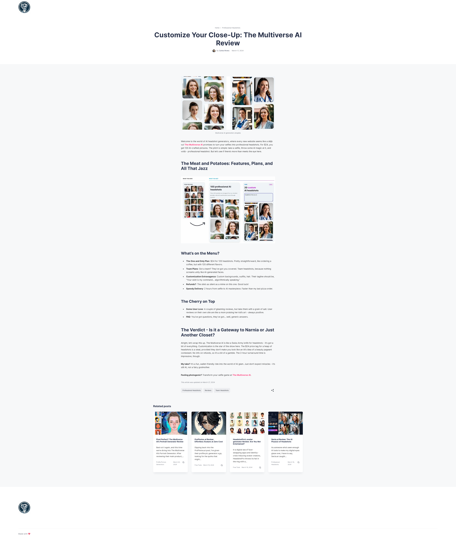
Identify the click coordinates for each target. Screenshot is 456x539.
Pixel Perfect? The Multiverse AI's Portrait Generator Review (169, 440)
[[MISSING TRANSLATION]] (272, 390)
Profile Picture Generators (161, 463)
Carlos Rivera (224, 51)
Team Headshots (222, 390)
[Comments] (184, 463)
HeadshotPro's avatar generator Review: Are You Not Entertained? (247, 441)
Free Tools (198, 465)
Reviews (208, 390)
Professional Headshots (192, 390)
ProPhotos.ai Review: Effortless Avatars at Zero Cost (209, 440)
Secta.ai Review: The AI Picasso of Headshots (281, 440)
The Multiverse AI (194, 144)
